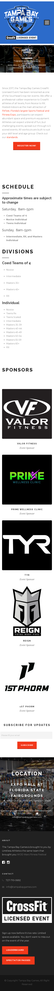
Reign (27, 641)
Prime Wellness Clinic (27, 509)
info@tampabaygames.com (21, 887)
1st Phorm (27, 706)
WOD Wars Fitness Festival (31, 854)
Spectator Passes (18, 960)
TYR (27, 575)
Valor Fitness (27, 443)
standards (12, 137)
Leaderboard (15, 950)
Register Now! (26, 145)
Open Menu (47, 22)
